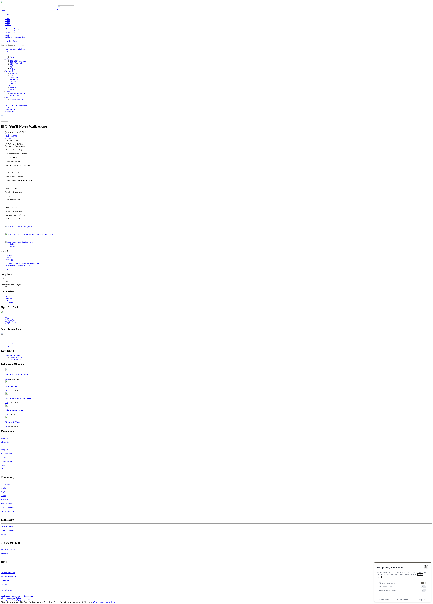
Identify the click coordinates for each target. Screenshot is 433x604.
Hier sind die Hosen (14, 410)
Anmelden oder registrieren (15, 49)
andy (6, 403)
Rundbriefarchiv (7, 453)
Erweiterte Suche (11, 41)
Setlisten (4, 457)
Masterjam (4, 534)
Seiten (7, 21)
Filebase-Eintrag (11, 31)
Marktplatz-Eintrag (12, 33)
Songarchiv (5, 450)
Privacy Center (6, 569)
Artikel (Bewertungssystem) (15, 37)
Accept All (421, 600)
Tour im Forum (10, 322)
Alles (7, 15)
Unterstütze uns (6, 590)
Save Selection (402, 600)
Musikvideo (9, 302)
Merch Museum (6, 503)
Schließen (112, 602)
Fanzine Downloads (8, 511)
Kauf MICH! (11, 386)
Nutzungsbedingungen (9, 576)
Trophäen (4, 492)
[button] (8, 255)
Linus (7, 379)
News (3, 465)
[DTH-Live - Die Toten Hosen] (37, 9)
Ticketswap (5, 553)
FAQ (7, 35)
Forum (7, 23)
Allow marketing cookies (387, 590)
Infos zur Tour (10, 320)
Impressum (5, 580)
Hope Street (9, 298)
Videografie (5, 446)
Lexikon (8, 27)
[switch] (423, 583)
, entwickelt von (17, 596)
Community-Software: (15, 600)
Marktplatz (5, 499)
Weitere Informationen (101, 602)
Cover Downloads (7, 507)
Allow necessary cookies (388, 583)
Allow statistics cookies (387, 587)
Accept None (384, 600)
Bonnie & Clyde (12, 422)
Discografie (5, 442)
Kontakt (4, 584)
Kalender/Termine (7, 461)
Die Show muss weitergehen (18, 398)
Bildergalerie (5, 484)
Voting (3, 496)
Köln (7, 300)
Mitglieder (4, 488)
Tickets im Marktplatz (8, 550)
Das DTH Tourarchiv (8, 530)
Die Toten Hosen (7, 526)
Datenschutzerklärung (8, 573)
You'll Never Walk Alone (16, 374)
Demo (7, 296)
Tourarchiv (5, 438)
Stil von (11, 598)
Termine (8, 25)
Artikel (7, 19)
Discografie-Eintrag (12, 29)
